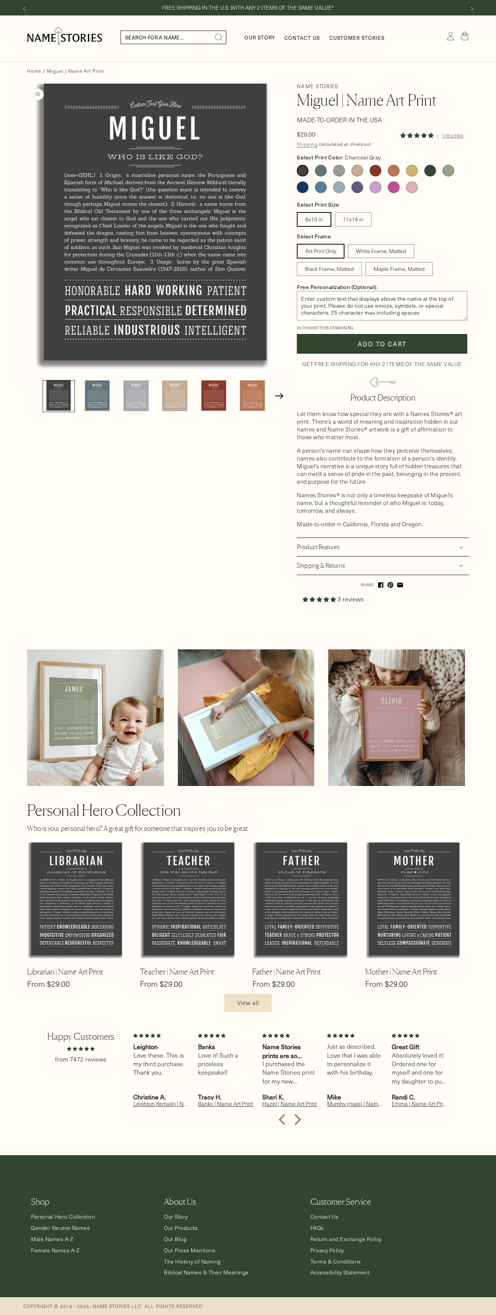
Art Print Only (320, 251)
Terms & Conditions (335, 1261)
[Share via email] (400, 585)
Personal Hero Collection (63, 1216)
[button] (465, 36)
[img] (80, 1048)
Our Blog (175, 1239)
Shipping (307, 144)
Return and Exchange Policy (346, 1239)
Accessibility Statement (340, 1272)
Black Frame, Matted (329, 268)
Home (34, 71)
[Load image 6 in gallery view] (252, 396)
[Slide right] (471, 9)
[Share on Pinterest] (390, 585)
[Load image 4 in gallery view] (175, 396)
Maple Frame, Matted (399, 268)
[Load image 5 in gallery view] (213, 396)
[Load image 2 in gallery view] (97, 396)
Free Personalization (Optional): (337, 287)
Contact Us (324, 1216)
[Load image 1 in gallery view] (58, 396)
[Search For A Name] (219, 37)
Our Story (176, 1216)
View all (248, 1003)
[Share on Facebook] (381, 585)
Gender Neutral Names (60, 1227)
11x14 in (353, 219)
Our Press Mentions (189, 1250)
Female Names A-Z (55, 1250)
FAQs (317, 1227)
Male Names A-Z (52, 1239)
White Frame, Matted (381, 251)
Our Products (181, 1227)
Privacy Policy (327, 1250)
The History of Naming (192, 1261)
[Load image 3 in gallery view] (136, 396)
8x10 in (314, 219)
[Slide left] (24, 9)
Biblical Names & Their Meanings (206, 1272)
